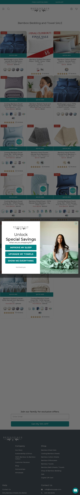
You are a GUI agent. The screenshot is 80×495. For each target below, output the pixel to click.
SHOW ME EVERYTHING (21, 261)
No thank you (21, 267)
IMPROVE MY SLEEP (21, 247)
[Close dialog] (76, 223)
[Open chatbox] (75, 491)
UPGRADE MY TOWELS (20, 254)
